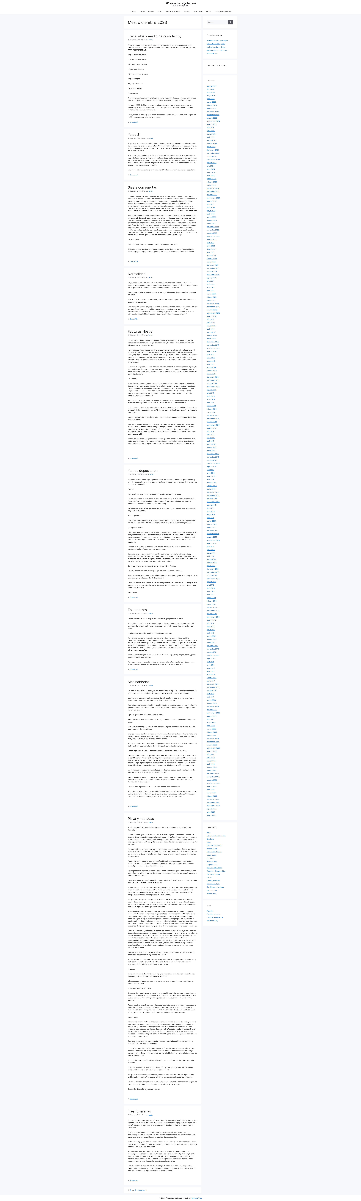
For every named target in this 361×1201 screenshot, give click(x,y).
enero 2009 (211, 735)
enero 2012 (211, 642)
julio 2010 (210, 694)
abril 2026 (211, 99)
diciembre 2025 (213, 112)
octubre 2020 (212, 310)
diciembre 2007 (213, 774)
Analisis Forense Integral (223, 11)
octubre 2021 (212, 271)
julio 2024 (210, 166)
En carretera (137, 610)
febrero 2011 (211, 678)
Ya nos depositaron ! (143, 471)
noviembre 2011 (213, 649)
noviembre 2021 (213, 268)
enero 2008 (211, 770)
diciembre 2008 (213, 738)
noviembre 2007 (213, 777)
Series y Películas (213, 881)
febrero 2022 (212, 259)
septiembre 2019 (213, 348)
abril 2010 (210, 697)
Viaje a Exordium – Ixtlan (216, 47)
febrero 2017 (212, 447)
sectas (209, 877)
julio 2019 (210, 355)
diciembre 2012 (212, 607)
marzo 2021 (211, 294)
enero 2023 (211, 223)
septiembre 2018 (213, 387)
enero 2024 (211, 185)
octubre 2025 (212, 118)
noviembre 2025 (213, 115)
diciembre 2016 (213, 454)
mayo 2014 (211, 553)
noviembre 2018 (213, 380)
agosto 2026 (211, 86)
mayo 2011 (211, 668)
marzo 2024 (211, 179)
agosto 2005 (211, 809)
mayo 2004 (211, 815)
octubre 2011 (212, 652)
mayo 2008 (211, 761)
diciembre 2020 (213, 303)
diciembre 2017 (212, 415)
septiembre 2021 (213, 275)
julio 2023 (210, 204)
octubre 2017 (212, 422)
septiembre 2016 (213, 463)
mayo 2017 (211, 438)
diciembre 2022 (213, 227)
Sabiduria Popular (213, 874)
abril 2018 (210, 403)
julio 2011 (210, 662)
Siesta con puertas (142, 187)
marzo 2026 (211, 102)
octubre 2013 (212, 575)
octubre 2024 (212, 156)
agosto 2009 (212, 716)
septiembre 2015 (213, 502)
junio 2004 (211, 812)
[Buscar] (230, 22)
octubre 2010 (212, 690)
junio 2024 (211, 169)
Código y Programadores (216, 836)
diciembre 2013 (213, 569)
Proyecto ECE (212, 865)
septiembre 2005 (213, 806)
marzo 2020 (211, 332)
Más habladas (138, 682)
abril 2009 (211, 726)
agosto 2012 (211, 620)
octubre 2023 (212, 195)
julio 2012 (210, 623)
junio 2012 (211, 627)
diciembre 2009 (213, 706)
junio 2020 (211, 323)
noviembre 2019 (213, 345)
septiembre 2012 (213, 617)
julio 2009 (210, 719)
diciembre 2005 (213, 799)
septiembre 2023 (213, 198)
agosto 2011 (211, 658)
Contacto (133, 11)
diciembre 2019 (213, 342)
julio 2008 (210, 754)
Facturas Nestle (140, 331)
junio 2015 (211, 511)
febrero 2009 (212, 732)
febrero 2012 (212, 639)
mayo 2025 (211, 134)
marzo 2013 (211, 598)
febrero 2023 (212, 220)
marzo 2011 (211, 674)
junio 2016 (211, 473)
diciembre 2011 (212, 646)
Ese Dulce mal (212, 53)
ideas (209, 842)
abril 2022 (210, 252)
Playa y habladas (141, 819)
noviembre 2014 (213, 534)
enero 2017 (211, 451)
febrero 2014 (212, 563)
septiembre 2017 (213, 425)
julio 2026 (210, 89)
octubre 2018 (212, 383)
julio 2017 (210, 431)
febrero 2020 (212, 335)
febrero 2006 (212, 796)
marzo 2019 (211, 367)
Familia (160, 11)
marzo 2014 (211, 559)
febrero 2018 (212, 409)
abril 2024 (211, 175)
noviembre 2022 (213, 230)
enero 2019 (211, 374)
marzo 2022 (211, 255)
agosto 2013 (211, 582)
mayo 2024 (211, 172)
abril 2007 (211, 790)
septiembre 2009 (213, 713)
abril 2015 (210, 518)
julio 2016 (210, 470)
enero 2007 (211, 793)
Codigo (142, 11)
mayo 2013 (211, 591)
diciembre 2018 (212, 377)
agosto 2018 (211, 390)
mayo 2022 (211, 249)
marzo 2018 (211, 406)
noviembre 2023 (213, 191)
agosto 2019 (211, 351)
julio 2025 (210, 128)
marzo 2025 (211, 140)
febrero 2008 (212, 767)
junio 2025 (211, 131)
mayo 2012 (211, 630)
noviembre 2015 (213, 495)
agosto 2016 (211, 467)
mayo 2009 (211, 722)
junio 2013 (211, 588)
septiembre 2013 (213, 579)
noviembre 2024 (213, 153)
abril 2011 (210, 671)
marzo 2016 (211, 483)
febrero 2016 (212, 486)
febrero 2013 (212, 601)
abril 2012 (210, 633)
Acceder (210, 911)
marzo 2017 (211, 444)
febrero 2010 (212, 703)
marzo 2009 (211, 729)
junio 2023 (211, 207)
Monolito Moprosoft (214, 845)
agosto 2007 (211, 786)
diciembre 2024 (213, 150)
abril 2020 (211, 329)
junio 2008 (211, 758)
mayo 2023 (211, 211)
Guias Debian (198, 11)
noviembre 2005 (213, 802)
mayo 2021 (211, 287)
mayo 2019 (211, 361)
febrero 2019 (212, 371)
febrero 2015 (212, 524)
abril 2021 (210, 291)
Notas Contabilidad (214, 852)
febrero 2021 (212, 297)
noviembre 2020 (213, 307)
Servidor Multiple (213, 884)
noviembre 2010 (213, 687)
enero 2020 (211, 339)
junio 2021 (211, 284)
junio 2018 (211, 396)
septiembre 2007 (213, 783)
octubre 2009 (212, 710)
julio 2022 (210, 243)
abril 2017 (210, 441)
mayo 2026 (211, 96)
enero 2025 (211, 147)
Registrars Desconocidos (216, 871)
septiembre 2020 (213, 313)
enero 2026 (211, 108)
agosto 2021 (211, 278)
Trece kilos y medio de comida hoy (154, 36)
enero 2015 (211, 527)
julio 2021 (210, 281)
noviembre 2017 (213, 419)
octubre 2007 (212, 780)
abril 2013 (210, 595)
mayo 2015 (211, 515)
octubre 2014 (212, 537)
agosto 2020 (211, 316)
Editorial (151, 11)
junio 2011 (210, 665)
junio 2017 (211, 435)
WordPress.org (212, 920)
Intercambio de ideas (173, 11)
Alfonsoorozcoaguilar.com (180, 3)
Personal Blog (212, 861)
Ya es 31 (134, 135)
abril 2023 (211, 214)
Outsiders (210, 858)
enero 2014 (211, 566)
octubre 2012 (212, 614)
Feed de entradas (213, 914)
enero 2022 (211, 262)
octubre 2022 (212, 233)
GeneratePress (197, 1198)
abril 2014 (210, 556)
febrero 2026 (212, 105)
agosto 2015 (211, 505)
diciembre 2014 (213, 531)
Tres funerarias (139, 1111)
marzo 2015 (211, 521)
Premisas (187, 11)
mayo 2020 (211, 326)
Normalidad (137, 274)
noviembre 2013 (213, 572)
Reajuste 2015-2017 (214, 868)
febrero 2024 (212, 182)
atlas (208, 833)
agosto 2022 (211, 239)
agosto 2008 (211, 751)
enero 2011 (211, 681)
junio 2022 (211, 246)
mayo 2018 (211, 399)
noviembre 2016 (213, 457)
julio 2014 (210, 547)
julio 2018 (210, 393)
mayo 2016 (211, 476)
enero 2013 (211, 604)
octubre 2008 (212, 745)
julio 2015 (210, 508)
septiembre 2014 (213, 540)
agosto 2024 (211, 163)
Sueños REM (134, 261)
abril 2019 (210, 364)
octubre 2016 (212, 460)
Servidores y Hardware (215, 887)
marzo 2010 (211, 700)
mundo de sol (212, 849)
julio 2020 (210, 319)
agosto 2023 (211, 201)
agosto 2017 (211, 428)
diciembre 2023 (213, 188)
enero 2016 (211, 489)
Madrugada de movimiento (217, 50)
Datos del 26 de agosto (216, 44)
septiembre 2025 (213, 121)
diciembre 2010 (213, 684)
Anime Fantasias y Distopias (217, 41)
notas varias (211, 855)
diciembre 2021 (212, 265)
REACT (208, 11)
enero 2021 (211, 300)
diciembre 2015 (212, 492)
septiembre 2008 (213, 748)
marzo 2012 (211, 636)
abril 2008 (211, 764)
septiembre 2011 (213, 655)
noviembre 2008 (213, 742)
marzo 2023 (211, 217)
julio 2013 (210, 585)
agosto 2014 (211, 543)
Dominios (210, 839)
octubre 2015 (212, 499)
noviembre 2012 (213, 611)
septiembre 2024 (213, 159)
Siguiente (142, 1190)
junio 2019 (211, 358)
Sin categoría (134, 122)
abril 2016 (210, 479)
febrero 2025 (212, 144)
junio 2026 (211, 92)
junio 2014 (211, 550)
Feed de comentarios (215, 917)
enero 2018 (211, 412)
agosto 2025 (211, 124)
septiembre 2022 (213, 236)
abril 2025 (210, 137)
